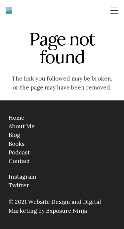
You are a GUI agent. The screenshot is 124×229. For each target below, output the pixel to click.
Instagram (22, 176)
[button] (114, 11)
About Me (22, 126)
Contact (19, 161)
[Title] (9, 10)
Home (16, 117)
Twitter (19, 185)
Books (16, 143)
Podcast (19, 152)
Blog (14, 135)
